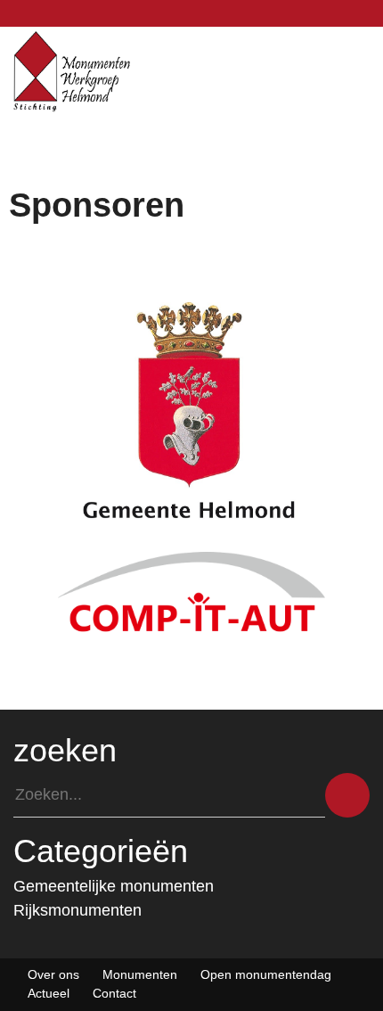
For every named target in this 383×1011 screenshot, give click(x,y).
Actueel (48, 993)
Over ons (53, 974)
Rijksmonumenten (77, 910)
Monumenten (139, 974)
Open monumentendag (265, 974)
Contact (114, 993)
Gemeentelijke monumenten (113, 886)
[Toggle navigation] (365, 71)
